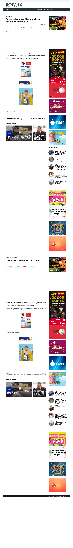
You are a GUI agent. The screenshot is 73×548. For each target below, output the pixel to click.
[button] (65, 9)
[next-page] (8, 143)
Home (7, 13)
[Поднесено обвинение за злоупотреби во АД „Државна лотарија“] (51, 182)
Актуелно (12, 135)
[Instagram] (62, 1)
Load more (57, 186)
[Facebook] (60, 1)
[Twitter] (63, 1)
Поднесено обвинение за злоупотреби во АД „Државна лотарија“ (60, 182)
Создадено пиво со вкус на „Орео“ (38, 118)
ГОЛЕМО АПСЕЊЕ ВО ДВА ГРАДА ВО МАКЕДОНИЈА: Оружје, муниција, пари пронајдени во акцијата (12, 138)
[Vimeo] (65, 1)
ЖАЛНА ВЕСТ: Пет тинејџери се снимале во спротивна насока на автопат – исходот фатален (26, 137)
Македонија (11, 13)
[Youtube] (66, 1)
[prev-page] (6, 143)
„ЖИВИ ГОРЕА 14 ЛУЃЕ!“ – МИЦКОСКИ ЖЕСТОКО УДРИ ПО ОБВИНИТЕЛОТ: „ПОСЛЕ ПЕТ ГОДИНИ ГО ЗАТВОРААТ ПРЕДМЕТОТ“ (39, 137)
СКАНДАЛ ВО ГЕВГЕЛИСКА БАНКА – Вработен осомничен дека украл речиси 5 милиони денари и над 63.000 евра (61, 175)
